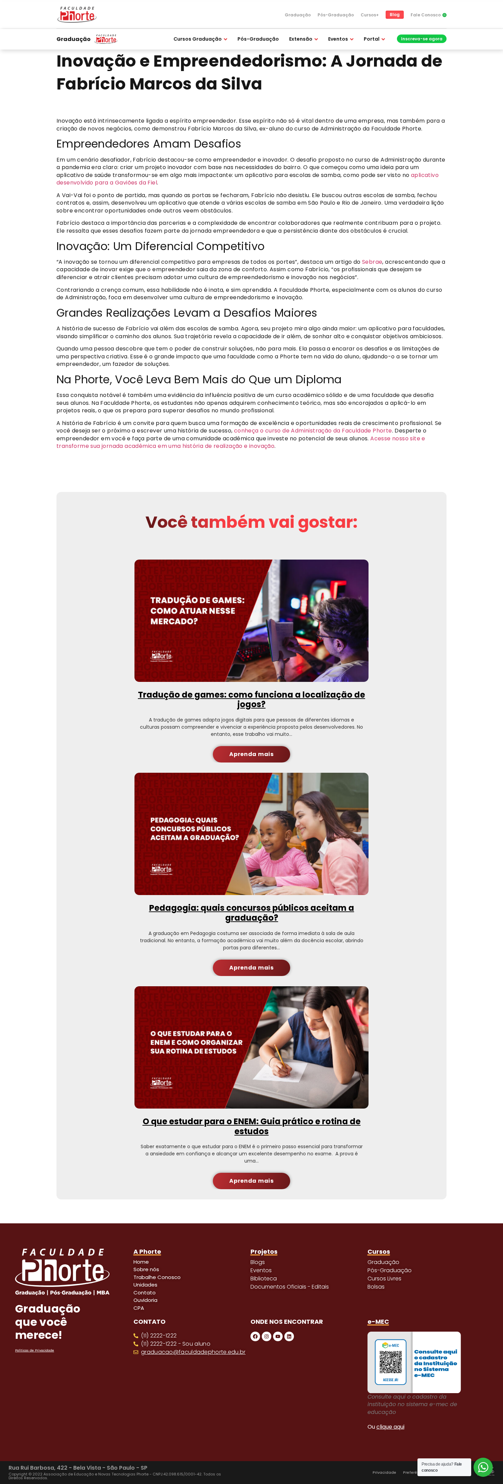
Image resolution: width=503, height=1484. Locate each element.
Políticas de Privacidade (34, 1350)
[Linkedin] (289, 1336)
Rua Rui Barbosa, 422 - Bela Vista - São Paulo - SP (78, 1468)
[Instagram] (266, 1336)
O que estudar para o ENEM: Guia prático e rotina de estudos (252, 1126)
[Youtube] (278, 1336)
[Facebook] (255, 1336)
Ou (385, 1427)
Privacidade (384, 1472)
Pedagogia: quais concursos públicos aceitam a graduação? (251, 912)
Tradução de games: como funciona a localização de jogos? (251, 699)
